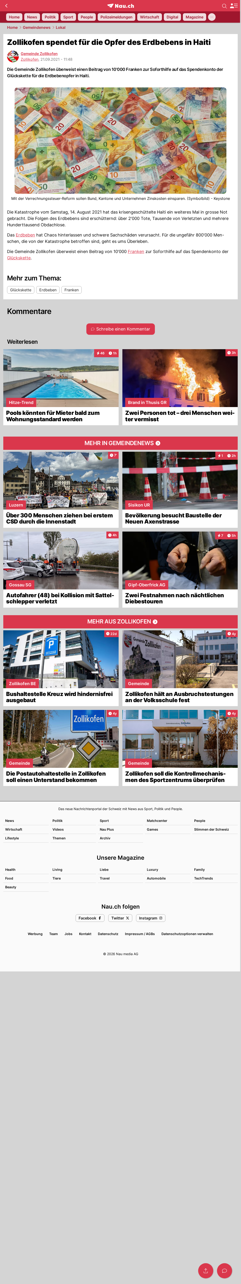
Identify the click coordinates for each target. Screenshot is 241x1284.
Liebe (104, 869)
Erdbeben (25, 234)
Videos (58, 829)
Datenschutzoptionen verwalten (187, 934)
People (199, 821)
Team (53, 934)
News (9, 821)
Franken (136, 251)
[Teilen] (205, 1270)
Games (152, 829)
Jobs (68, 934)
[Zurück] (6, 5)
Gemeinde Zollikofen (39, 53)
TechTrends (203, 878)
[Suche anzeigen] (224, 6)
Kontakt (85, 934)
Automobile (156, 878)
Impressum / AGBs (140, 934)
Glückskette (19, 257)
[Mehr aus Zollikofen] (120, 621)
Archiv (105, 838)
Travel (105, 878)
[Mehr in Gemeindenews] (120, 443)
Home (12, 27)
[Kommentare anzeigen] (224, 1270)
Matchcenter (157, 821)
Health (10, 869)
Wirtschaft (13, 829)
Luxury (152, 869)
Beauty (10, 887)
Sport (104, 821)
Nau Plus (107, 829)
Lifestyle (12, 838)
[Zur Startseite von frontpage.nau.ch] (120, 6)
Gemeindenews (37, 27)
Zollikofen (29, 59)
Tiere (56, 878)
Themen (59, 838)
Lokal (60, 27)
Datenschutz (108, 934)
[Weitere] (212, 17)
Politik (57, 821)
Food (9, 878)
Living (57, 869)
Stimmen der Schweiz (211, 829)
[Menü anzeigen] (234, 6)
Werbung (35, 934)
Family (199, 869)
